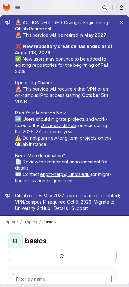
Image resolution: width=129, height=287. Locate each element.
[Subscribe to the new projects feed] (62, 256)
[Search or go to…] (104, 7)
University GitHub (58, 125)
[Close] (121, 22)
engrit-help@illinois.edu (65, 174)
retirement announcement (73, 161)
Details (61, 208)
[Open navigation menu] (18, 8)
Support (79, 208)
